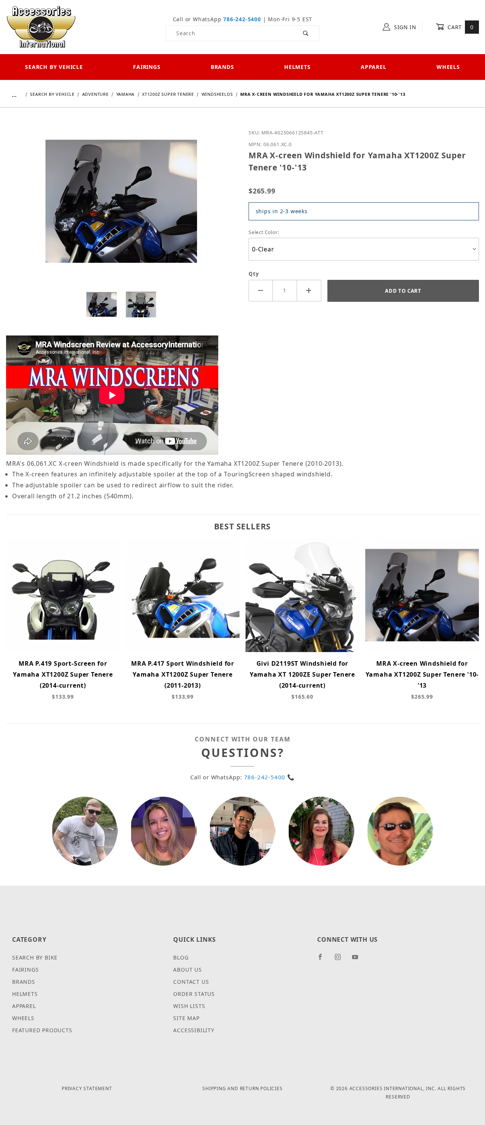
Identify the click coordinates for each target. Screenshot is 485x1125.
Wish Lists (189, 1006)
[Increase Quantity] (309, 290)
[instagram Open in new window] (341, 960)
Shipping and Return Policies (242, 1088)
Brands (222, 66)
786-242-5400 (242, 19)
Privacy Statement (87, 1088)
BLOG (180, 957)
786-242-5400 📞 (269, 777)
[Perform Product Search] (306, 33)
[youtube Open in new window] (358, 960)
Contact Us (191, 981)
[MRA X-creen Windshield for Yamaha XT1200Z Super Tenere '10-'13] (121, 207)
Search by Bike (35, 957)
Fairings (146, 66)
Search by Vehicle (54, 66)
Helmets (297, 66)
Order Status (194, 993)
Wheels (448, 66)
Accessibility (193, 1030)
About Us (187, 969)
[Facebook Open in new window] (323, 960)
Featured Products (42, 1030)
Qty (254, 273)
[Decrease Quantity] (261, 290)
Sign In (404, 27)
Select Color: (264, 232)
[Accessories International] (41, 26)
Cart (460, 27)
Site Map (186, 1018)
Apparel (373, 66)
